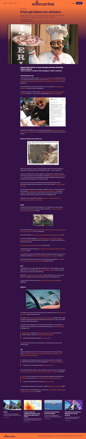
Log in (73, 3)
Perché (5, 3)
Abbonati (79, 3)
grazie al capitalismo (59, 326)
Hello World (23, 8)
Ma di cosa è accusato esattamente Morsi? (31, 245)
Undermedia (50, 435)
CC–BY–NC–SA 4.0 (42, 435)
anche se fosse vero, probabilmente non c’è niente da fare (46, 235)
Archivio (10, 3)
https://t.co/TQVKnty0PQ (47, 334)
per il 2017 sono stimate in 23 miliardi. (49, 280)
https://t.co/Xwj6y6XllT (41, 378)
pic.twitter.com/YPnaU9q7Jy (54, 378)
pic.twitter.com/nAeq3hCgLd (56, 361)
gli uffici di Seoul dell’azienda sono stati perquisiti (46, 255)
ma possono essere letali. (55, 386)
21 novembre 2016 (45, 338)
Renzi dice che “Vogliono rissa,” (48, 78)
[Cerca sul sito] (69, 3)
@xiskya (24, 376)
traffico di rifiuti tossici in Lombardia (46, 270)
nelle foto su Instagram (55, 93)
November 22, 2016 (48, 365)
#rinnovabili (51, 333)
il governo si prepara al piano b (35, 275)
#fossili (39, 334)
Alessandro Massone (26, 19)
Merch (15, 3)
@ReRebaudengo (26, 333)
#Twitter (24, 378)
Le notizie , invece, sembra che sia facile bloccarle (42, 191)
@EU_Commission (42, 333)
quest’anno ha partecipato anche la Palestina (41, 317)
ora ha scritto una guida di (38, 371)
